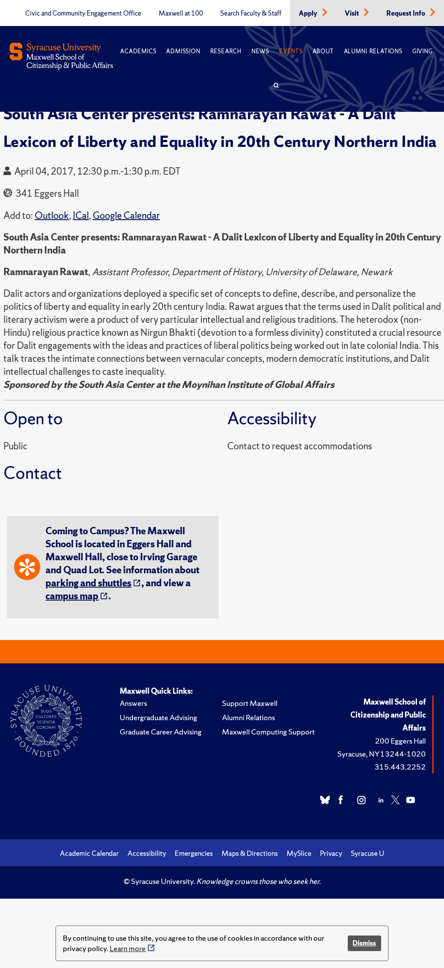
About (323, 51)
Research (226, 51)
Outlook (52, 215)
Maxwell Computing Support (268, 732)
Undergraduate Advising (158, 717)
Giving (422, 51)
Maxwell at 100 (181, 13)
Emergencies (194, 853)
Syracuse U (367, 853)
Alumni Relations (373, 51)
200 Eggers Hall (400, 741)
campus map (72, 596)
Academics (138, 51)
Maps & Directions (250, 853)
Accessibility (146, 853)
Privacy (331, 853)
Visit (352, 13)
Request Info (406, 13)
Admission (183, 51)
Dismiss (364, 943)
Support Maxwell (250, 703)
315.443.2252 (400, 767)
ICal (81, 215)
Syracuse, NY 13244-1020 (381, 754)
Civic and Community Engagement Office (83, 13)
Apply (309, 13)
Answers (133, 703)
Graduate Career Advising (161, 732)
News (260, 51)
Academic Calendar (89, 853)
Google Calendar (126, 215)
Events (291, 51)
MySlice (299, 853)
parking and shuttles (88, 583)
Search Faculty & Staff (250, 13)
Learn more (128, 948)
